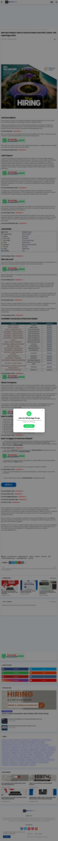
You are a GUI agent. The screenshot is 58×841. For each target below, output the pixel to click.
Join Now (29, 426)
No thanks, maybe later (29, 429)
